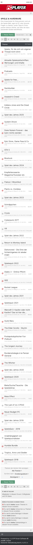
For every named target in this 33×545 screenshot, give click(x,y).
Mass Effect (9, 396)
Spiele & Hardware (11, 19)
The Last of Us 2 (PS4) (14, 405)
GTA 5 (7, 150)
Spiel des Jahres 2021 (13, 296)
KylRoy (15, 323)
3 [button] (11, 39)
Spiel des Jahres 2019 (13, 420)
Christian (16, 407)
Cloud (15, 54)
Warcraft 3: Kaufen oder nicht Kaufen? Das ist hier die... (17, 311)
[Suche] (27, 34)
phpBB (12, 538)
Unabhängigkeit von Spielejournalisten (13, 437)
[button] (2, 39)
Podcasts (8, 71)
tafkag (15, 184)
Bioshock (8, 158)
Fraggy (15, 422)
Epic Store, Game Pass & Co (16, 141)
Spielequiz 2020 (11, 377)
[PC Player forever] (16, 8)
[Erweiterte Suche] (30, 34)
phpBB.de (24, 543)
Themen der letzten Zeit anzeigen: (16, 468)
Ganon (15, 65)
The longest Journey (13, 346)
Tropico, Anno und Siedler (15, 453)
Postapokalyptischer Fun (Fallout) (15, 337)
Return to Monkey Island (15, 243)
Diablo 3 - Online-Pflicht (14, 272)
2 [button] (8, 39)
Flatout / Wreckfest (12, 182)
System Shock (10, 122)
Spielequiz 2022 (11, 263)
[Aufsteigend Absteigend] (14, 477)
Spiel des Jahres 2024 (14, 165)
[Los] (22, 477)
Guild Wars (9, 321)
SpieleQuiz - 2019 (12, 429)
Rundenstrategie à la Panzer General (16, 354)
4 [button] (14, 39)
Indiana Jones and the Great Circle (16, 106)
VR (5, 228)
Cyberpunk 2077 (11, 220)
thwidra (15, 98)
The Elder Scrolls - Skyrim (15, 328)
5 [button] (17, 39)
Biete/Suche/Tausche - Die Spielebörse (16, 386)
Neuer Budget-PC (12, 412)
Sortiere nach (9, 474)
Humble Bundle (11, 445)
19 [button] (24, 39)
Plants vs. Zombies (12, 189)
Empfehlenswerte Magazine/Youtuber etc (14, 173)
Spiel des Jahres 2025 (14, 115)
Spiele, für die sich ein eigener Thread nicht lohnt (17, 50)
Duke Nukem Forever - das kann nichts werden (16, 131)
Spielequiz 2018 (11, 460)
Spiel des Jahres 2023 (14, 197)
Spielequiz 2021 (11, 303)
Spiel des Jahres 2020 (14, 370)
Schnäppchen (10, 204)
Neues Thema (8, 35)
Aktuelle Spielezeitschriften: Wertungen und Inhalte (16, 61)
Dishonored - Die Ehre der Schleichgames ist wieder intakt (15, 252)
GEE (6, 280)
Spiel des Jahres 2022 (14, 235)
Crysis (7, 213)
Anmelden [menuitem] (29, 2)
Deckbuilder (9, 88)
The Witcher (9, 363)
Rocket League (10, 287)
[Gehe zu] (31, 13)
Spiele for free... (11, 80)
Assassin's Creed (11, 97)
